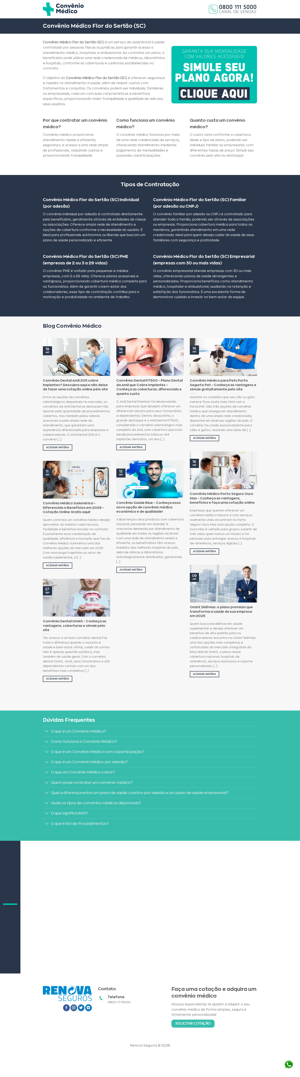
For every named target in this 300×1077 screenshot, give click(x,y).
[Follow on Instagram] (73, 1007)
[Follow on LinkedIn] (88, 1007)
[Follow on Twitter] (81, 1007)
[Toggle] (47, 731)
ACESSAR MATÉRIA (57, 447)
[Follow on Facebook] (66, 1007)
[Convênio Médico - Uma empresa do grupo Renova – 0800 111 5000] (63, 9)
